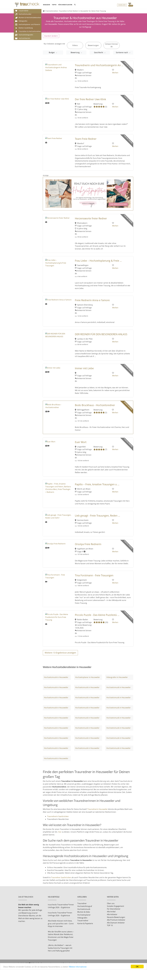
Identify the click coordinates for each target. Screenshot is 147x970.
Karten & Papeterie (85, 923)
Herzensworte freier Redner (91, 218)
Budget (52, 52)
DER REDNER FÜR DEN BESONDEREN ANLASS (101, 334)
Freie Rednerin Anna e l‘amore (92, 300)
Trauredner (82, 903)
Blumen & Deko (83, 912)
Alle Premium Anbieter (116, 920)
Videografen (82, 918)
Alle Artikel (111, 911)
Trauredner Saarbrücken (61, 877)
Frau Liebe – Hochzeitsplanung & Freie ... (98, 260)
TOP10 (54, 5)
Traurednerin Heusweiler (97, 809)
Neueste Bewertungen (116, 917)
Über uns (111, 903)
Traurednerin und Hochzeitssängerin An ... (99, 65)
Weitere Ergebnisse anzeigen (60, 652)
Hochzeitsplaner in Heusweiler (87, 677)
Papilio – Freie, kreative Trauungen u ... (97, 484)
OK (137, 966)
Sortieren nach (122, 52)
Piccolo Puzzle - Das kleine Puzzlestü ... (97, 615)
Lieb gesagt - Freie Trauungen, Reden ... (97, 515)
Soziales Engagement (115, 906)
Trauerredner (82, 920)
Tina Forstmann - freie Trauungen (94, 575)
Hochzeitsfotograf (84, 906)
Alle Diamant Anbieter (116, 923)
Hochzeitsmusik (83, 909)
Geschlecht (99, 52)
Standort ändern (51, 36)
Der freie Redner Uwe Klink (90, 99)
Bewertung (75, 52)
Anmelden (122, 5)
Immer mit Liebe (84, 368)
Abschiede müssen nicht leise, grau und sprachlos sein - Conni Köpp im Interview (61, 923)
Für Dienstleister (113, 909)
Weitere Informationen (78, 966)
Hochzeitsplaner (84, 915)
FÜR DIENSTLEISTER (65, 5)
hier (59, 832)
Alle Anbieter (112, 914)
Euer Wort (80, 442)
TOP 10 (110, 925)
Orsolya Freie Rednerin (88, 544)
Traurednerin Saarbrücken (58, 816)
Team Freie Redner (85, 138)
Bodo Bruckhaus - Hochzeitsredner (95, 405)
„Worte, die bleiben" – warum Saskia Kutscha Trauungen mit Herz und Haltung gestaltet (60, 948)
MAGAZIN (46, 5)
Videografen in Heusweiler (117, 677)
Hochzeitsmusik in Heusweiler (56, 677)
